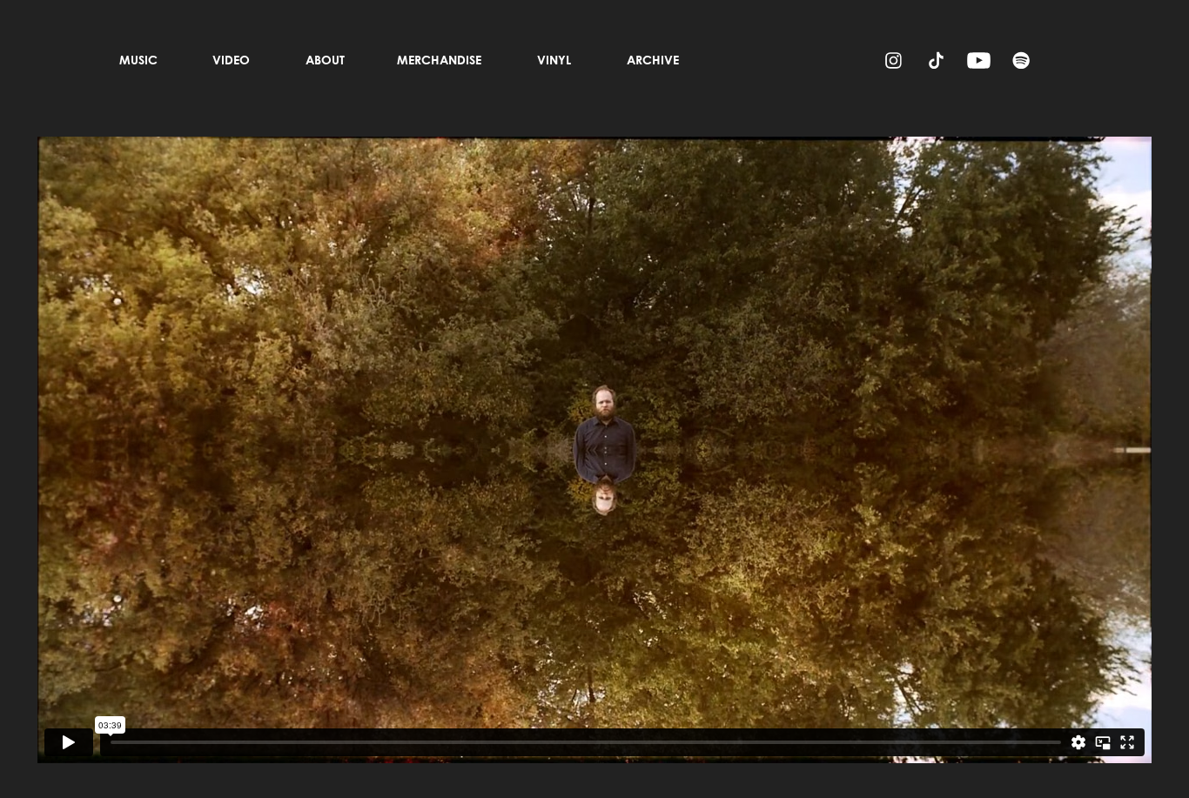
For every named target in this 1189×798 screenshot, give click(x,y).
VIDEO (231, 59)
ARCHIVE (653, 59)
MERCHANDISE (439, 59)
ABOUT (325, 59)
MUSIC (138, 59)
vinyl (554, 59)
